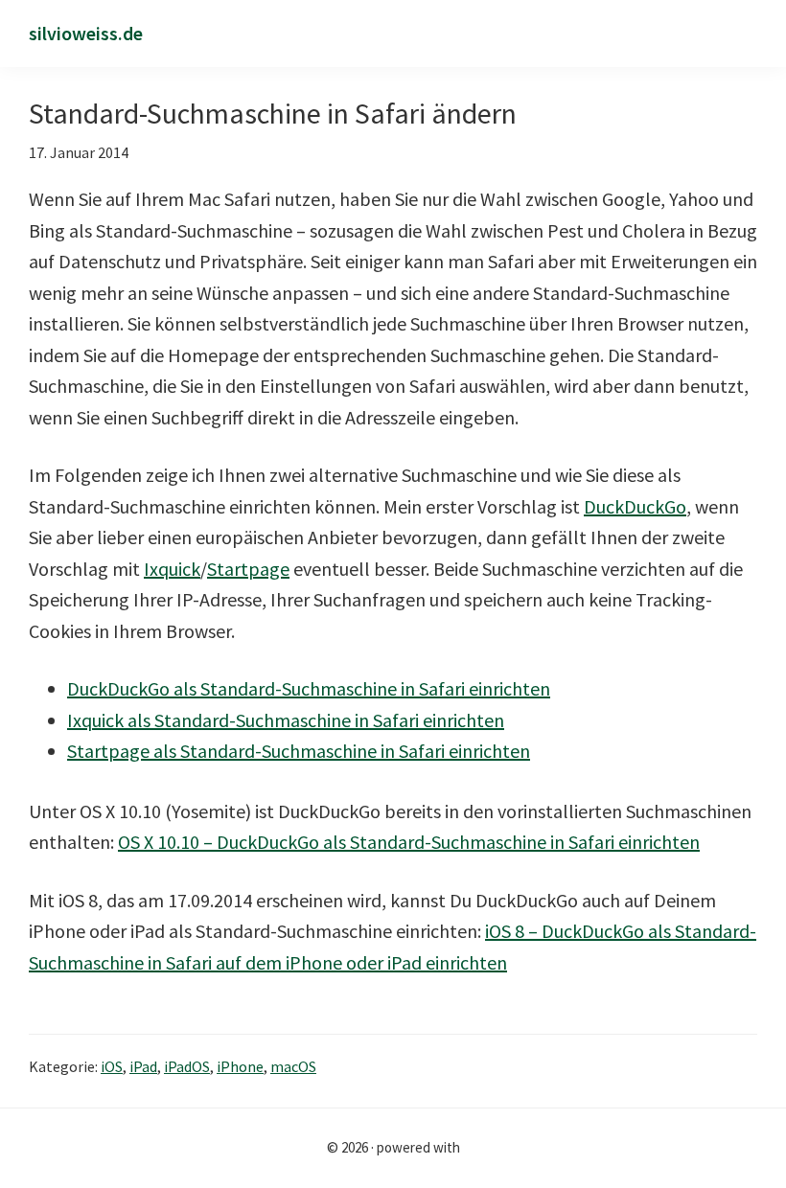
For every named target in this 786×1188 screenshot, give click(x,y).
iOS (112, 1066)
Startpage (248, 569)
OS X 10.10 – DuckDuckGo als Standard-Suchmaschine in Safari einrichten (409, 842)
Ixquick (172, 569)
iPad (143, 1066)
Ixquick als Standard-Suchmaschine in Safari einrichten (285, 720)
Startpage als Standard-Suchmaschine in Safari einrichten (298, 751)
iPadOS (187, 1066)
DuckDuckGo (635, 506)
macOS (293, 1066)
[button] (750, 35)
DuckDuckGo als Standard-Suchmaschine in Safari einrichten (308, 688)
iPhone (240, 1066)
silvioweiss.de (86, 33)
